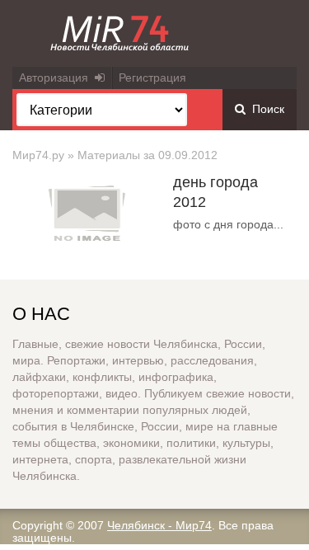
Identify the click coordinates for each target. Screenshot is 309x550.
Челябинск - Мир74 (159, 525)
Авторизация (57, 77)
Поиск (265, 108)
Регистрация (152, 77)
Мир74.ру (38, 155)
